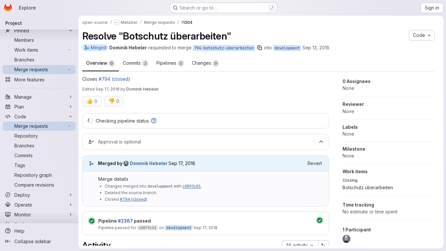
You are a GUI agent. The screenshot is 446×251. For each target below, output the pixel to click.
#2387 (125, 221)
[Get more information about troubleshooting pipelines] (153, 120)
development (287, 48)
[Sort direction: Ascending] (324, 245)
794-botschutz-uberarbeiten (224, 48)
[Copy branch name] (259, 48)
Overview (99, 63)
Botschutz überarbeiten (367, 187)
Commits (135, 63)
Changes (204, 63)
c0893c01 (192, 186)
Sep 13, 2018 (315, 47)
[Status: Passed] (92, 221)
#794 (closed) (114, 79)
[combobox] (300, 245)
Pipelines (169, 63)
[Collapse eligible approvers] (321, 142)
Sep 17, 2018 (107, 89)
